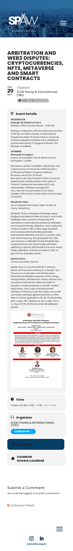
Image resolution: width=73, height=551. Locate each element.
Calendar (24, 456)
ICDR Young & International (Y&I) (32, 424)
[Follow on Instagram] (31, 538)
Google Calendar (30, 460)
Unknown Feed (22, 505)
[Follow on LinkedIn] (41, 538)
